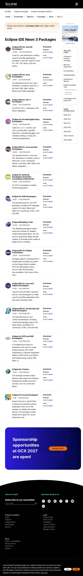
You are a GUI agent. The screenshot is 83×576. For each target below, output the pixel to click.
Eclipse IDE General (70, 90)
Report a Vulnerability (12, 541)
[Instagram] (67, 501)
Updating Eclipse (69, 75)
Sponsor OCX (58, 448)
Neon (51, 17)
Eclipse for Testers (20, 369)
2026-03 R (67, 119)
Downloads (18, 17)
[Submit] (35, 503)
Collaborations (10, 522)
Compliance (47, 522)
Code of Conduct (49, 524)
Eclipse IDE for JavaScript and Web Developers (25, 310)
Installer (8, 12)
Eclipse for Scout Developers (25, 395)
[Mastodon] (55, 501)
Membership (9, 524)
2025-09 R (67, 127)
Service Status (10, 544)
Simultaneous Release (68, 80)
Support (8, 548)
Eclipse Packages (21, 12)
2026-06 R (67, 115)
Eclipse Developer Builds (41, 12)
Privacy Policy (48, 517)
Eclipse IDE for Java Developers (21, 76)
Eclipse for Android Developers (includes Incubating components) (23, 177)
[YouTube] (72, 501)
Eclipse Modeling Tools (22, 222)
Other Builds (68, 140)
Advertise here (70, 43)
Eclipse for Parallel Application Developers (25, 120)
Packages (41, 17)
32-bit (45, 52)
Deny (67, 569)
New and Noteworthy (67, 66)
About (7, 517)
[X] (43, 501)
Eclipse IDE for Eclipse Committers (22, 251)
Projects (8, 520)
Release (30, 17)
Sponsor (8, 527)
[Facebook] (61, 501)
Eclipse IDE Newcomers (68, 93)
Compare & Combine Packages (67, 58)
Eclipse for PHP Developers (24, 196)
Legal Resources (49, 527)
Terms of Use (48, 520)
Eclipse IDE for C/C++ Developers (21, 101)
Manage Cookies (49, 529)
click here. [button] (44, 573)
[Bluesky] (49, 501)
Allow (76, 569)
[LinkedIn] (43, 506)
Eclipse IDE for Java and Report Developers (23, 284)
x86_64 (50, 52)
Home (8, 17)
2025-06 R (67, 131)
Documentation (69, 71)
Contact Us (9, 546)
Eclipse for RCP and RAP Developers (23, 337)
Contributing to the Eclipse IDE (70, 99)
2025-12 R (67, 123)
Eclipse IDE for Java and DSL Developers (25, 148)
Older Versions (69, 136)
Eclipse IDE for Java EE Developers (22, 48)
